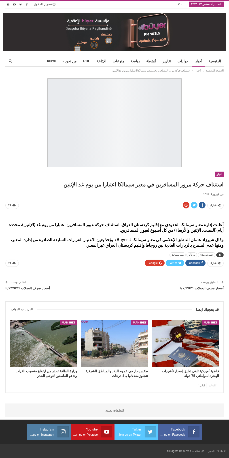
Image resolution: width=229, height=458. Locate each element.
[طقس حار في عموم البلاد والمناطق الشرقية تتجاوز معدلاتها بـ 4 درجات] (114, 343)
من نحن (71, 61)
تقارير (167, 61)
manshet (210, 322)
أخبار (198, 61)
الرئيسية (215, 61)
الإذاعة (101, 61)
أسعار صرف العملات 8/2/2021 (27, 288)
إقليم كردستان (206, 255)
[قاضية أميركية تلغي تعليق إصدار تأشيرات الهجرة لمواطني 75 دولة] (185, 343)
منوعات (118, 61)
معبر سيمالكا (178, 255)
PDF (86, 61)
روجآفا (192, 255)
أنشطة (151, 61)
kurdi (181, 4)
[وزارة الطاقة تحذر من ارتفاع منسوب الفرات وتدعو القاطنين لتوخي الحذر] (43, 343)
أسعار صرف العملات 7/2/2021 (201, 288)
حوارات (183, 61)
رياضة (135, 61)
